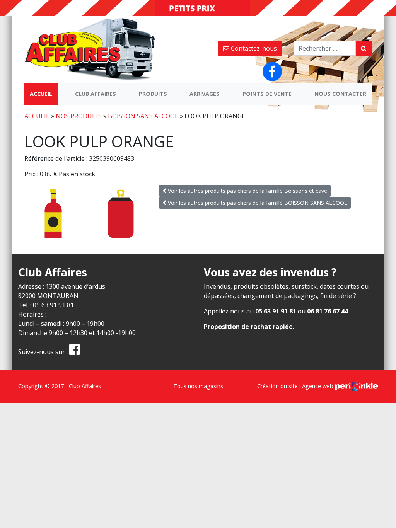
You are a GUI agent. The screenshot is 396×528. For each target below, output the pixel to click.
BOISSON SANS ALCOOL (143, 116)
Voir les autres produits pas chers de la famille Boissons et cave (246, 190)
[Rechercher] (364, 48)
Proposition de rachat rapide (248, 326)
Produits (153, 93)
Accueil (41, 93)
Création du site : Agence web (296, 386)
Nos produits (79, 116)
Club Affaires (95, 93)
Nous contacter (340, 93)
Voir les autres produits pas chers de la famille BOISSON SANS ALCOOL (256, 202)
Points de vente (267, 93)
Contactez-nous (253, 48)
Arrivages (204, 93)
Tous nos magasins (198, 386)
